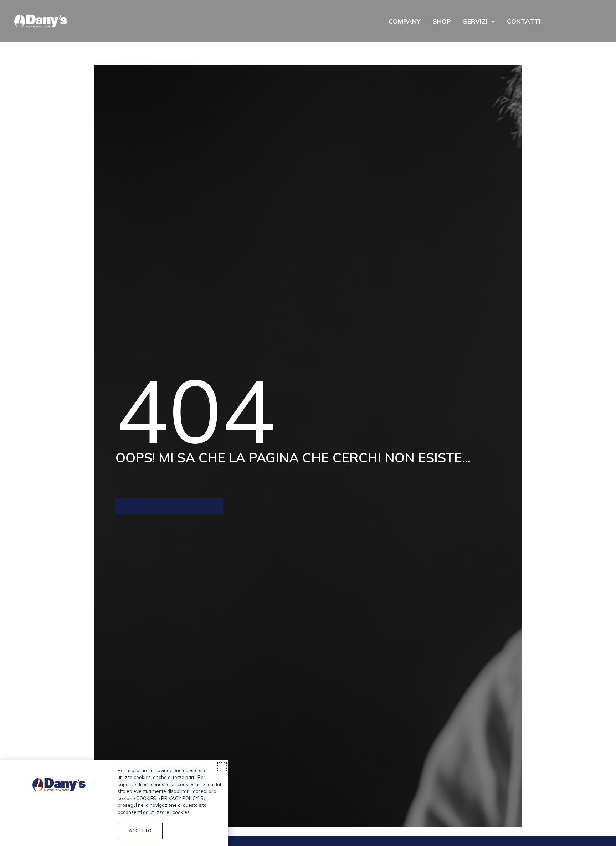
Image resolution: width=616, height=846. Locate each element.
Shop (442, 21)
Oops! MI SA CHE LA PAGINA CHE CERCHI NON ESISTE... (293, 457)
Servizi (475, 21)
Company (405, 21)
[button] (222, 767)
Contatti (524, 21)
